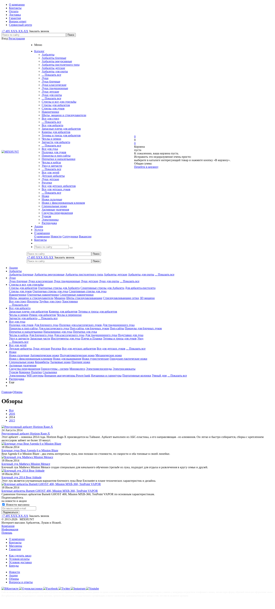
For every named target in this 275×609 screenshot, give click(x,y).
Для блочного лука (46, 325)
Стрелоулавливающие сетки (121, 298)
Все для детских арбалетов (59, 186)
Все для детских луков (56, 189)
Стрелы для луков (53, 108)
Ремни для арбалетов (42, 314)
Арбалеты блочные (54, 58)
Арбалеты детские (53, 68)
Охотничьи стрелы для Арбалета (59, 288)
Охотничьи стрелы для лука (50, 291)
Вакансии (85, 236)
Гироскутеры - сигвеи (55, 368)
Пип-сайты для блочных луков (89, 328)
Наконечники (50, 111)
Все (11, 410)
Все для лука (50, 148)
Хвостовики (70, 301)
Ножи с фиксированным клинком (63, 202)
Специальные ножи (54, 206)
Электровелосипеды (99, 368)
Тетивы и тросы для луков (120, 338)
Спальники (50, 372)
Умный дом (159, 375)
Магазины (15, 545)
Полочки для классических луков (80, 325)
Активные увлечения (55, 209)
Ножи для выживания (67, 358)
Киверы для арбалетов (56, 132)
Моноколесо (77, 368)
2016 (12, 413)
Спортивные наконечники (77, 294)
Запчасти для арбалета (56, 142)
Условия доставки (20, 562)
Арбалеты (48, 54)
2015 (12, 420)
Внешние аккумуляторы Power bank (67, 375)
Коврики (24, 372)
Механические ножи (108, 355)
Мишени (59, 298)
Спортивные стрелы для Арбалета (102, 288)
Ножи (45, 196)
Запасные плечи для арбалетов (61, 128)
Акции (13, 267)
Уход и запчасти (52, 165)
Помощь (6, 532)
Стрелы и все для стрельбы (59, 101)
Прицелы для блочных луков (143, 328)
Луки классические (54, 84)
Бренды (14, 565)
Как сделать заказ (20, 555)
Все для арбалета (52, 125)
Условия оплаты (19, 559)
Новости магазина (17, 504)
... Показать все (51, 74)
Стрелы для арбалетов (56, 105)
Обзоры (14, 578)
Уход (140, 338)
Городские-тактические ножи (128, 358)
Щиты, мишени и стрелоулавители (64, 115)
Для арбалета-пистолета (140, 288)
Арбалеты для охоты (55, 71)
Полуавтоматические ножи (77, 355)
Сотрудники (70, 236)
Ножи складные (52, 199)
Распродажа (49, 223)
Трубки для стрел (50, 301)
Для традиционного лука (119, 325)
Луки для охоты (52, 95)
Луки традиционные (55, 88)
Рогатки (47, 182)
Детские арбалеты (53, 175)
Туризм (46, 216)
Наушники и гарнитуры (106, 375)
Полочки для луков (54, 152)
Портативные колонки (136, 375)
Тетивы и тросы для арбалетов (61, 135)
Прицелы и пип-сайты (56, 155)
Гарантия (15, 549)
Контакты (15, 542)
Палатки (36, 372)
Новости (56, 236)
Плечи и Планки (91, 338)
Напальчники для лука (57, 331)
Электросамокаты (124, 368)
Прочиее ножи (80, 362)
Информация (9, 529)
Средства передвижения (57, 212)
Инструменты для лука (65, 338)
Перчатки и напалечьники (58, 159)
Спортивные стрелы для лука (87, 291)
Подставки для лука (130, 335)
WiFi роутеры (35, 375)
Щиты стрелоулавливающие (84, 298)
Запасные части (40, 338)
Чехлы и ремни (51, 138)
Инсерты (33, 301)
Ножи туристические (95, 358)
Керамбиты (42, 362)
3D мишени (147, 298)
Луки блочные (51, 81)
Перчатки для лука (85, 331)
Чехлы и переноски (69, 314)
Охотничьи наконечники (43, 294)
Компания (7, 526)
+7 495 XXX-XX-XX (14, 31)
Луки (45, 78)
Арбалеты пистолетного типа (61, 64)
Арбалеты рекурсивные (57, 61)
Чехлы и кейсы (51, 162)
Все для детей (50, 172)
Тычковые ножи (60, 362)
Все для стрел (50, 118)
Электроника (50, 219)
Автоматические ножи (44, 355)
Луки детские (50, 91)
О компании (42, 236)
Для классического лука (54, 328)
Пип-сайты (117, 328)
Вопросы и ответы (21, 582)
